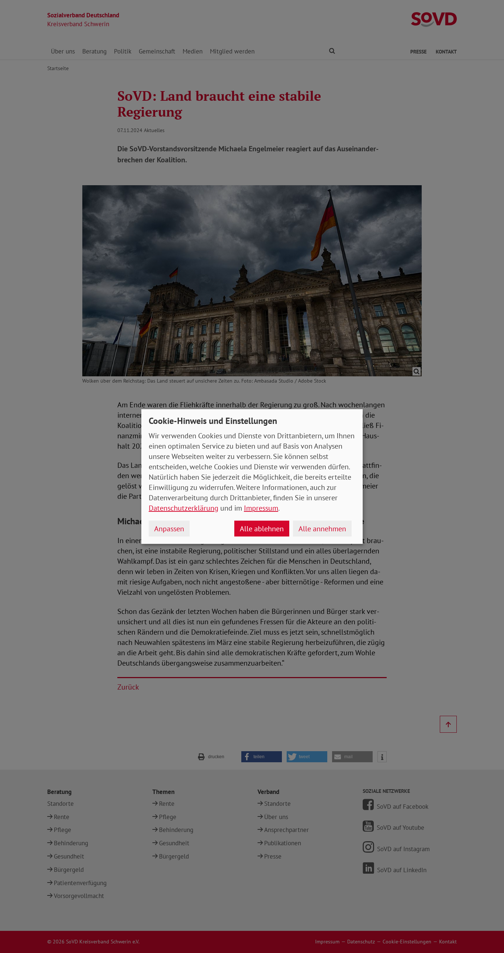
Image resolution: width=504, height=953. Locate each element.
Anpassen (169, 529)
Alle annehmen (322, 529)
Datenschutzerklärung (183, 508)
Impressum (261, 508)
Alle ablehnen (262, 529)
